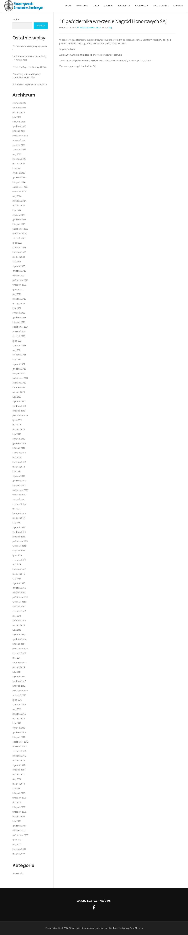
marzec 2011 (18, 774)
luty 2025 (16, 168)
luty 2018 (16, 471)
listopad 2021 (18, 322)
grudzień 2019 (19, 406)
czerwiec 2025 (19, 149)
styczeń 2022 (18, 312)
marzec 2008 (18, 816)
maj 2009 (16, 802)
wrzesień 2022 (19, 284)
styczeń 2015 (18, 634)
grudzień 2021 (19, 317)
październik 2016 (20, 541)
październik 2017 (20, 490)
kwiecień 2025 (19, 158)
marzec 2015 (18, 625)
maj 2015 (16, 615)
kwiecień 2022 (19, 298)
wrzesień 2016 (19, 545)
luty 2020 (16, 396)
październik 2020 (20, 378)
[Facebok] (94, 907)
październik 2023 (20, 228)
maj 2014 (16, 657)
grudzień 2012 (19, 732)
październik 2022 (20, 280)
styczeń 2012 (18, 765)
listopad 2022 (18, 275)
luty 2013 (16, 723)
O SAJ (96, 5)
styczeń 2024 (18, 215)
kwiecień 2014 (19, 662)
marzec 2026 (18, 112)
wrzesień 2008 (19, 811)
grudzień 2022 (19, 270)
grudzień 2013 (19, 681)
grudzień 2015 (19, 587)
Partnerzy (124, 5)
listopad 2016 (18, 536)
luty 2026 (16, 117)
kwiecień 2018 (19, 462)
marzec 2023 (18, 256)
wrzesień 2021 (19, 331)
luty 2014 (16, 671)
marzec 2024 (18, 205)
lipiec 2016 (17, 555)
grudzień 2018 (19, 443)
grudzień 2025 (19, 126)
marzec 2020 (18, 392)
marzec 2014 (18, 667)
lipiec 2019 (17, 420)
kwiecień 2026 (19, 107)
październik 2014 (20, 648)
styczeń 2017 (18, 527)
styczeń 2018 (18, 476)
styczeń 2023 (18, 266)
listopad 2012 (18, 737)
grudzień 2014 (19, 639)
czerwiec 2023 (19, 247)
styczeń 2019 (18, 438)
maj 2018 (16, 457)
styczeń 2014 (18, 676)
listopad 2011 (18, 769)
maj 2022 (16, 294)
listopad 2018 (18, 448)
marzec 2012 (18, 760)
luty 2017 (16, 522)
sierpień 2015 (18, 606)
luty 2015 (16, 629)
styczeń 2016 (18, 583)
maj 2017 (16, 508)
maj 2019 (16, 424)
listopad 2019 (18, 410)
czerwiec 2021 (19, 345)
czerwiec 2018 (19, 452)
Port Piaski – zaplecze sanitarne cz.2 (29, 84)
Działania (82, 5)
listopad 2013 (18, 685)
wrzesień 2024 (19, 191)
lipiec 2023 (17, 242)
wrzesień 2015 (19, 602)
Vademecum (141, 5)
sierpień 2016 (18, 550)
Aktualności (160, 5)
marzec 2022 (18, 303)
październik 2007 (20, 835)
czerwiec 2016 (19, 560)
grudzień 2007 (19, 825)
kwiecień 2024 (19, 200)
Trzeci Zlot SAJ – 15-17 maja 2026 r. (29, 67)
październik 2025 (20, 135)
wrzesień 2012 (19, 746)
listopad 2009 (18, 793)
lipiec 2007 (17, 839)
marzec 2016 (18, 573)
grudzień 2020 (19, 368)
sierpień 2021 (18, 336)
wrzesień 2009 (19, 797)
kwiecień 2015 (19, 620)
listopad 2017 (18, 485)
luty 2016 (16, 578)
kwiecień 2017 (19, 513)
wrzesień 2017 (19, 494)
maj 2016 (16, 564)
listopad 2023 (18, 224)
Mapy (69, 5)
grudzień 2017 (19, 480)
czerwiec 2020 (19, 382)
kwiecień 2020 (19, 387)
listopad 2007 (18, 830)
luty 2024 (16, 210)
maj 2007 (16, 844)
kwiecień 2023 (19, 252)
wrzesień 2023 (19, 233)
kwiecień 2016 (19, 569)
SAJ (110, 27)
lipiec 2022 (17, 289)
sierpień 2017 (18, 499)
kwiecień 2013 (19, 713)
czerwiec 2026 (19, 102)
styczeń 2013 (18, 727)
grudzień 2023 (19, 219)
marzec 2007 (18, 853)
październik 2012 (20, 741)
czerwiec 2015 (19, 611)
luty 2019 (16, 434)
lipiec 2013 (17, 699)
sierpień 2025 (18, 145)
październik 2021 (20, 326)
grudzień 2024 (19, 177)
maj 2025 (16, 154)
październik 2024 (20, 187)
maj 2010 (16, 779)
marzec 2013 (18, 718)
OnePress (113, 928)
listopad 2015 (18, 592)
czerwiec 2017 (19, 504)
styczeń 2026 (18, 121)
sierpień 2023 (18, 238)
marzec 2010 (18, 783)
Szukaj (15, 19)
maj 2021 (16, 350)
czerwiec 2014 (19, 653)
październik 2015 (20, 597)
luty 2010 (16, 788)
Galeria (108, 5)
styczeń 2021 (18, 364)
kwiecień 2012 (19, 755)
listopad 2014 (18, 643)
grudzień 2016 (19, 532)
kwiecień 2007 (19, 849)
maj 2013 (16, 709)
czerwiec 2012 (19, 751)
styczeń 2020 (18, 401)
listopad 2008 (18, 807)
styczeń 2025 (18, 172)
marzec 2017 (18, 517)
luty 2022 (16, 308)
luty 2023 (16, 261)
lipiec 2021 (17, 340)
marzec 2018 (18, 466)
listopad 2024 (18, 182)
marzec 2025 (18, 163)
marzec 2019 (18, 429)
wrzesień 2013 (19, 695)
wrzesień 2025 (19, 140)
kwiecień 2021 (19, 354)
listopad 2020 (18, 373)
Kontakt (178, 5)
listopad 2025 (18, 130)
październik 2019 (20, 415)
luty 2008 (16, 821)
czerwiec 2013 (19, 704)
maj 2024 (16, 196)
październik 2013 (20, 690)
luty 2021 (16, 359)
